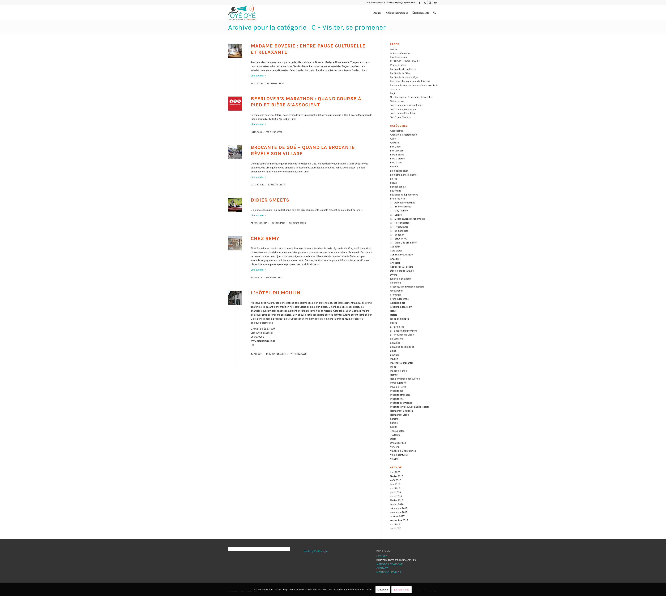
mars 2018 (396, 496)
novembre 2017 (398, 512)
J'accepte (383, 589)
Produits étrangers (400, 394)
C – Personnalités (399, 222)
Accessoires (396, 130)
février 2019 (396, 476)
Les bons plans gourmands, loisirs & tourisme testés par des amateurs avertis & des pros (413, 85)
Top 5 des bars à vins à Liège (406, 105)
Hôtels (393, 314)
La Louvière (396, 338)
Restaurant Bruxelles (401, 410)
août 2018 (395, 480)
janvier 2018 (397, 504)
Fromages (395, 294)
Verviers (394, 446)
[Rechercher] (434, 13)
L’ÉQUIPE (381, 556)
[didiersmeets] (235, 205)
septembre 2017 (399, 520)
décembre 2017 (398, 508)
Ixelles (393, 322)
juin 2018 (395, 484)
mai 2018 (395, 488)
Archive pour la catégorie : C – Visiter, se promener (307, 27)
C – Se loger (397, 234)
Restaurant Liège (399, 414)
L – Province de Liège (402, 334)
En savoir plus (401, 589)
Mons (393, 366)
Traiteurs (395, 434)
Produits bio (396, 390)
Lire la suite (257, 75)
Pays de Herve (398, 386)
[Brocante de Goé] (235, 152)
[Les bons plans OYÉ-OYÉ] (242, 13)
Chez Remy (265, 238)
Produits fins (397, 398)
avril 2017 (395, 528)
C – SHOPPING (398, 238)
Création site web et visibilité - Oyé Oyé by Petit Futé (391, 3)
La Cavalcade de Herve (403, 69)
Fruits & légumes (399, 298)
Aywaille (394, 142)
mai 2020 (395, 472)
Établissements (398, 57)
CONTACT (382, 568)
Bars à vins (396, 162)
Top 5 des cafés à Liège (403, 113)
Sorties (394, 422)
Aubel (393, 138)
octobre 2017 (397, 516)
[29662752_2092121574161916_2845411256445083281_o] (235, 51)
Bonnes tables (398, 186)
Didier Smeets (270, 200)
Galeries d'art (397, 302)
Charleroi (395, 258)
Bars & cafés (397, 154)
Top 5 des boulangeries (403, 109)
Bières (393, 178)
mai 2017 (395, 524)
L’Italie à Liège (398, 65)
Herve (393, 310)
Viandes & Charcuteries (403, 450)
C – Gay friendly (399, 210)
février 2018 (396, 500)
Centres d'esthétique (401, 254)
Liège (393, 350)
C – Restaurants (399, 226)
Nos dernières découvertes (405, 378)
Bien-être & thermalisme (403, 174)
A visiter (394, 49)
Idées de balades (399, 318)
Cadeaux (395, 246)
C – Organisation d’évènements (407, 218)
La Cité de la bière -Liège (404, 77)
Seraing (394, 418)
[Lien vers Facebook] (419, 2)
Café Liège (396, 250)
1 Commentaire (278, 223)
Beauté (394, 166)
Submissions (397, 101)
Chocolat (395, 262)
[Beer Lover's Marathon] (235, 104)
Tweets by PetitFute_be (315, 551)
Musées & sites (398, 370)
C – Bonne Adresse (400, 206)
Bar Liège (395, 146)
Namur (394, 374)
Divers (393, 274)
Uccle (393, 438)
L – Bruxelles (397, 326)
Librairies (395, 342)
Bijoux (393, 182)
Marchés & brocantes (401, 362)
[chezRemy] (235, 243)
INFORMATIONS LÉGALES (405, 61)
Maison (394, 358)
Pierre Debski (277, 83)
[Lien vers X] (424, 2)
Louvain (394, 354)
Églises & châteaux (400, 278)
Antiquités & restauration (403, 134)
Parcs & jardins (398, 382)
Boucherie (395, 190)
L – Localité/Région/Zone (403, 330)
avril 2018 (395, 492)
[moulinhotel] (235, 298)
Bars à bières (397, 158)
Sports (393, 426)
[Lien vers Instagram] (430, 2)
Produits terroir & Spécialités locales (409, 406)
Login (393, 93)
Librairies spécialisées (402, 346)
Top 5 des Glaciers (400, 117)
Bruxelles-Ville (397, 198)
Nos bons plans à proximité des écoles (411, 97)
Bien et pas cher (399, 170)
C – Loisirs (396, 214)
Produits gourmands (401, 402)
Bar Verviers (396, 150)
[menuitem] (377, 13)
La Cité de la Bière (400, 73)
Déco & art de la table (402, 270)
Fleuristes (395, 282)
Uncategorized (398, 442)
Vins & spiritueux (399, 454)
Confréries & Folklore (401, 266)
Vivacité (394, 458)
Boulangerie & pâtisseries (404, 194)
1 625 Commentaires (276, 354)
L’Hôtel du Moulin (276, 292)
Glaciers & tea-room (401, 306)
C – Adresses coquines (402, 202)
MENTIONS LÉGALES (388, 572)
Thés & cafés (397, 430)
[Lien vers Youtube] (435, 2)
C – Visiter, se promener (403, 242)
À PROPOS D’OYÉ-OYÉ (389, 564)
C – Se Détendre (399, 230)
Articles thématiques (401, 53)
